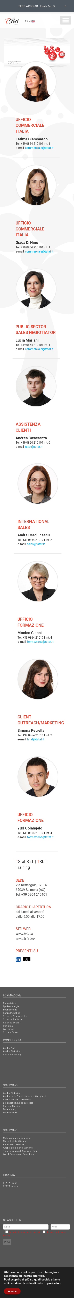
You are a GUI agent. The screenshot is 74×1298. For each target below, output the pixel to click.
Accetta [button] (12, 1291)
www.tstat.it (24, 934)
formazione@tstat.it (40, 641)
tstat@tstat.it (33, 446)
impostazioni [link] (52, 1283)
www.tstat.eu (25, 938)
